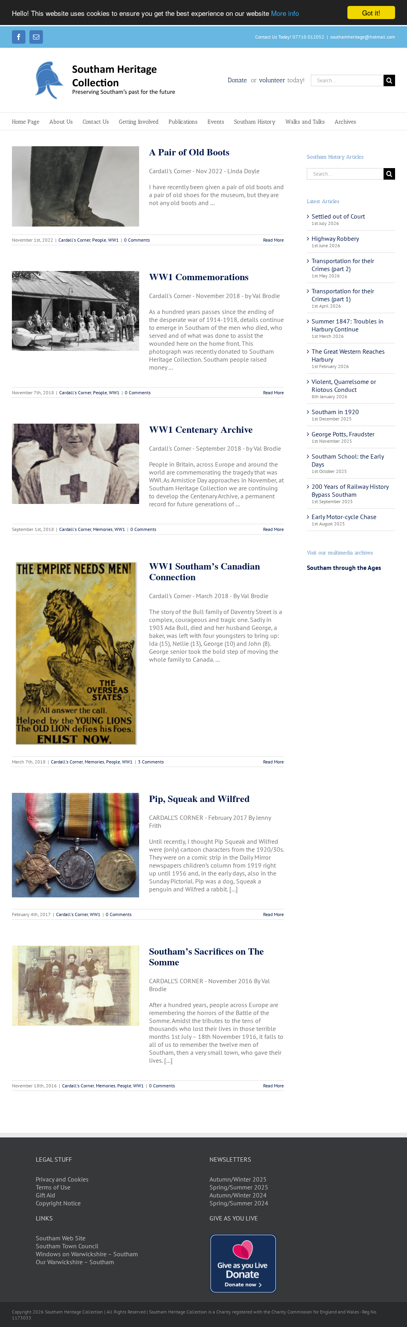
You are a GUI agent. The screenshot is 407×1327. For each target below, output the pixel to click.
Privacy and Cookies (62, 1179)
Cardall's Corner (74, 240)
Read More (273, 240)
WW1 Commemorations (198, 276)
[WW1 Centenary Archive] (75, 464)
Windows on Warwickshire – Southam (87, 1254)
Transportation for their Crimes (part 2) (343, 265)
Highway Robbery (335, 238)
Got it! (371, 12)
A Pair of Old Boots (189, 152)
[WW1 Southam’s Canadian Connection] (75, 654)
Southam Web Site (60, 1238)
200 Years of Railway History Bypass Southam (350, 490)
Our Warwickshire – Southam (75, 1262)
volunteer (272, 80)
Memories (102, 529)
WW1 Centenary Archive (201, 429)
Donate (238, 80)
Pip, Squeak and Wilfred (199, 798)
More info (285, 13)
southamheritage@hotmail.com (362, 37)
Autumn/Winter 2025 (238, 1179)
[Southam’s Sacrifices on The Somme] (75, 985)
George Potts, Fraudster (343, 434)
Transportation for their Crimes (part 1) (343, 295)
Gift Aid (45, 1195)
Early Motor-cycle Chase (344, 517)
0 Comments (137, 240)
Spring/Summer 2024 (238, 1203)
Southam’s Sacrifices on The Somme (206, 956)
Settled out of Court (338, 216)
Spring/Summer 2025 (238, 1187)
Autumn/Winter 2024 (238, 1195)
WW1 (113, 240)
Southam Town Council (67, 1246)
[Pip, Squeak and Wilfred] (75, 845)
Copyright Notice (58, 1203)
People (99, 240)
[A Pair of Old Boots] (75, 186)
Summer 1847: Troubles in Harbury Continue (348, 325)
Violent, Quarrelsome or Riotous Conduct (344, 385)
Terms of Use (53, 1187)
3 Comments (151, 762)
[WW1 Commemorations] (75, 311)
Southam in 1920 (335, 412)
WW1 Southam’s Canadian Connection (204, 571)
